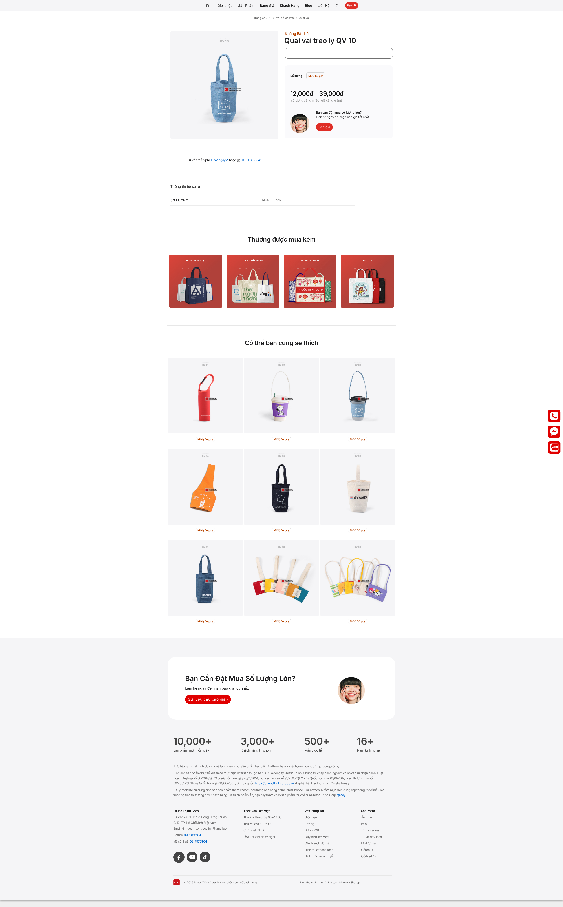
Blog (308, 6)
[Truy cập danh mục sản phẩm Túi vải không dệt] (195, 281)
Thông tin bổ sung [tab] (185, 186)
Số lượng (296, 76)
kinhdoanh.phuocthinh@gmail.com (205, 828)
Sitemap (355, 882)
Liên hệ (309, 824)
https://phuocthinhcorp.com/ (274, 783)
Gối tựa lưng (369, 856)
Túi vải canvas (370, 830)
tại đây (341, 795)
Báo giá (351, 5)
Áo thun (366, 817)
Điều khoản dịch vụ (311, 882)
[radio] (316, 76)
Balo (364, 824)
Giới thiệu (225, 6)
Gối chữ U (368, 850)
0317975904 (198, 841)
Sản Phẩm (246, 6)
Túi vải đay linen (371, 837)
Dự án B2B (312, 830)
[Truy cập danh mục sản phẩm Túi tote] (367, 281)
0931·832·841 (251, 160)
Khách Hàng (289, 6)
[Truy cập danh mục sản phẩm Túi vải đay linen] (310, 281)
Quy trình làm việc (316, 837)
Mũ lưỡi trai (368, 843)
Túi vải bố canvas (283, 18)
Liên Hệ (324, 6)
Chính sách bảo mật (337, 882)
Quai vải (304, 18)
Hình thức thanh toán (319, 850)
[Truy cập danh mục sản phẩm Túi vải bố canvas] (253, 281)
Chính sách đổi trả (317, 843)
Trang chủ (260, 18)
